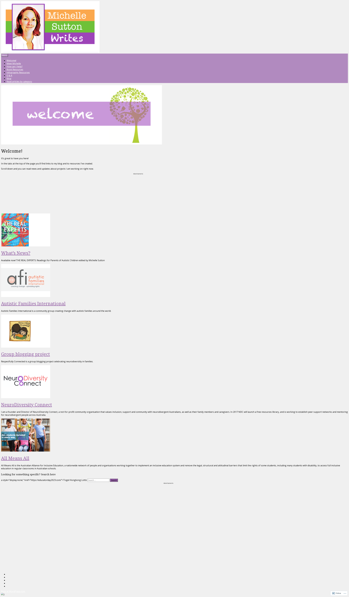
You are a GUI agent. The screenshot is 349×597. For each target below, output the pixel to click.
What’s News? (15, 253)
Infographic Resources (18, 72)
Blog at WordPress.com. (13, 591)
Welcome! (11, 60)
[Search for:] (99, 480)
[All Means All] (25, 450)
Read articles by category (19, 81)
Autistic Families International (33, 303)
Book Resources (15, 69)
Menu (4, 55)
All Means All (15, 458)
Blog (9, 78)
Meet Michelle (14, 63)
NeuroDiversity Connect (26, 405)
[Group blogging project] (25, 346)
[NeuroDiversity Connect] (25, 397)
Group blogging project (25, 354)
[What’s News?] (25, 245)
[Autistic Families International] (25, 296)
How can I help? (14, 66)
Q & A (9, 75)
